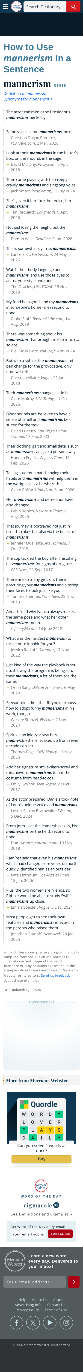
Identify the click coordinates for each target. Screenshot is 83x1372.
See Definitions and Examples (40, 1214)
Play (41, 1159)
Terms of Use (56, 1309)
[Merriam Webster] (41, 1185)
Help (22, 1299)
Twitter (33, 1323)
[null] (56, 1205)
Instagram (66, 1323)
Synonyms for (26, 99)
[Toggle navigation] (5, 6)
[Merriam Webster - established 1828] (16, 6)
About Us (40, 1299)
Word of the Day (41, 1196)
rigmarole (38, 1205)
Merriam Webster (15, 1261)
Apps (58, 1299)
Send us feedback (55, 975)
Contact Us (57, 1304)
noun (60, 84)
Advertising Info (29, 1304)
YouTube (49, 1323)
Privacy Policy (28, 1309)
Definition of (24, 93)
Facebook (16, 1323)
